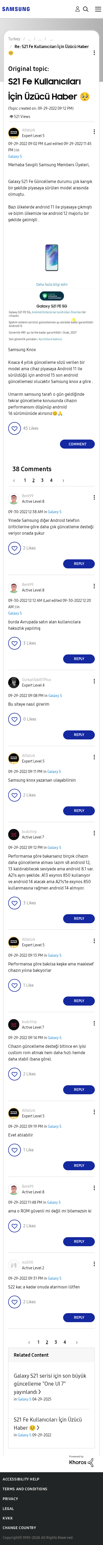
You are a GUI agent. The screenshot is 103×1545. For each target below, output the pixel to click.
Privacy (10, 1499)
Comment (77, 444)
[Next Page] (61, 480)
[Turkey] (16, 8)
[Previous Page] (16, 480)
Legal (8, 1508)
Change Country (19, 1528)
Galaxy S (15, 156)
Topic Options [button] (85, 53)
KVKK (8, 1518)
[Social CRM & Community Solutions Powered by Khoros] (81, 1460)
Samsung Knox (22, 349)
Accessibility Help (21, 1479)
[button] (85, 131)
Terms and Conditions (25, 1489)
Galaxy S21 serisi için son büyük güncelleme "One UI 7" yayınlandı (50, 1384)
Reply (79, 563)
